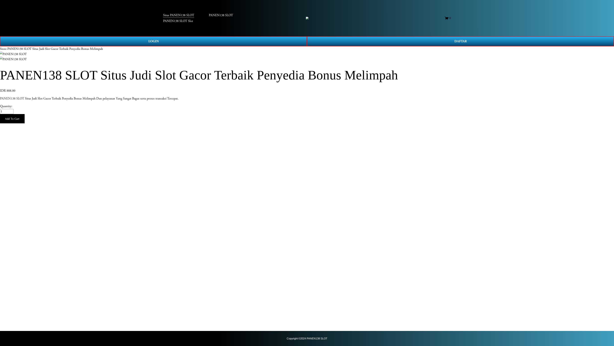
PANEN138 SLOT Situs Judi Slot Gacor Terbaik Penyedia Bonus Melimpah (55, 49)
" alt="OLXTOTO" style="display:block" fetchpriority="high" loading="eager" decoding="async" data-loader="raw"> (307, 18)
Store (3, 49)
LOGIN (153, 41)
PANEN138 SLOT (12, 98)
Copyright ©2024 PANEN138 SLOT (307, 338)
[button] (12, 118)
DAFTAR (460, 41)
